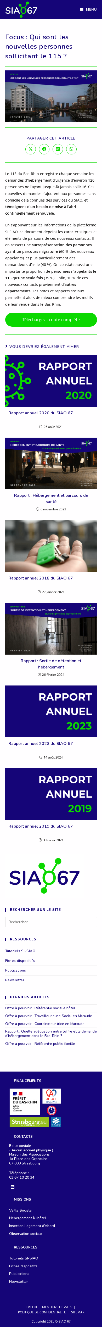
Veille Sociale (20, 1210)
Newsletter (15, 980)
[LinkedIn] (12, 1187)
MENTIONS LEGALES (57, 1307)
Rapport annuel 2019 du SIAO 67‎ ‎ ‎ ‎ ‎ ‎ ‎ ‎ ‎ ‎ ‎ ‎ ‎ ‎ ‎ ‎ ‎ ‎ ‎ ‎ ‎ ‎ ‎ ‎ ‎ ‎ (51, 829)
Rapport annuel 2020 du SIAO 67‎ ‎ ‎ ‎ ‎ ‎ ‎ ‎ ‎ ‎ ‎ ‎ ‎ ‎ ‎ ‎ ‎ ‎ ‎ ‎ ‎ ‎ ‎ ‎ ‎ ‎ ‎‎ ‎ (51, 416)
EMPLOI (31, 1307)
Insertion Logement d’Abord (32, 1225)
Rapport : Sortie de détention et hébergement (51, 664)
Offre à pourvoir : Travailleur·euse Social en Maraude (48, 1015)
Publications (15, 970)
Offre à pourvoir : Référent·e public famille (40, 1043)
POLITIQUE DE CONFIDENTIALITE (42, 1312)
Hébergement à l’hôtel (27, 1218)
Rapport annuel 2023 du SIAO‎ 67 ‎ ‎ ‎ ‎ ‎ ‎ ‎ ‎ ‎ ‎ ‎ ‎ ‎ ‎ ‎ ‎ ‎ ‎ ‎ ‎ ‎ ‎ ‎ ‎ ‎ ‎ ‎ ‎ (51, 747)
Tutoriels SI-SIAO (20, 951)
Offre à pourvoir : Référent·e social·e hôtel (40, 1008)
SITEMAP (77, 1312)
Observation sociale (25, 1233)
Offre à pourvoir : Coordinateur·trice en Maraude (44, 1023)
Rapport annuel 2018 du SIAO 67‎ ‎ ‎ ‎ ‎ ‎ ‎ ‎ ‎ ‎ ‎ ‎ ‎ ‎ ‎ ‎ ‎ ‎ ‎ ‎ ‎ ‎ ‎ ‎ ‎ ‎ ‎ (51, 581)
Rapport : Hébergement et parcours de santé (51, 499)
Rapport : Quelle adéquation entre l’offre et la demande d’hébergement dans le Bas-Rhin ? (51, 1033)
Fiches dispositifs (20, 960)
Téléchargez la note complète (51, 319)
